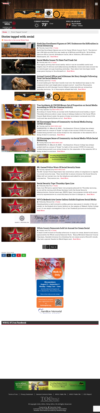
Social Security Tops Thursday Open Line (55, 183)
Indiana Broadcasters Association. (55, 409)
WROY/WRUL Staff (57, 109)
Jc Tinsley (55, 48)
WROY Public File (75, 394)
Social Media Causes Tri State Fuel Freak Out (57, 60)
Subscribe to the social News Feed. (16, 40)
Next (53, 247)
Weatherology (61, 410)
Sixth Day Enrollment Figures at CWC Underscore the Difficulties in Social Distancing (67, 44)
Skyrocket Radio (55, 407)
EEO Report (88, 394)
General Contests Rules (44, 394)
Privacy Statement (27, 394)
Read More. (54, 57)
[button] (96, 4)
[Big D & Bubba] (70, 25)
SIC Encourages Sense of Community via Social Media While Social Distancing (67, 139)
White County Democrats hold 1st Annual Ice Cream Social (63, 228)
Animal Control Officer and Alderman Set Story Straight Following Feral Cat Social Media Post (67, 77)
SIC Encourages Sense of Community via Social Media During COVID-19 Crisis (64, 122)
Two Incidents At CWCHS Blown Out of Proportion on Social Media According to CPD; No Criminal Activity (67, 106)
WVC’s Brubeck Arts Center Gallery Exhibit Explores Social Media (66, 199)
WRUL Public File (60, 394)
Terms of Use (13, 394)
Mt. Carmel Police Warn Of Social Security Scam (58, 167)
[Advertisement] (50, 13)
